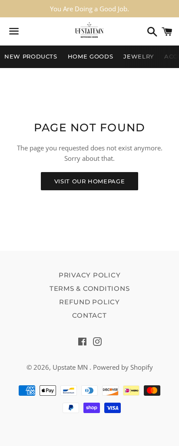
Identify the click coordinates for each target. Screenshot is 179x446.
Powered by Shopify (123, 367)
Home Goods (90, 56)
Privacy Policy (90, 275)
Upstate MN (71, 367)
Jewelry (138, 56)
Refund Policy (89, 302)
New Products (30, 56)
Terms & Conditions (90, 288)
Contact (89, 315)
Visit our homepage (89, 181)
